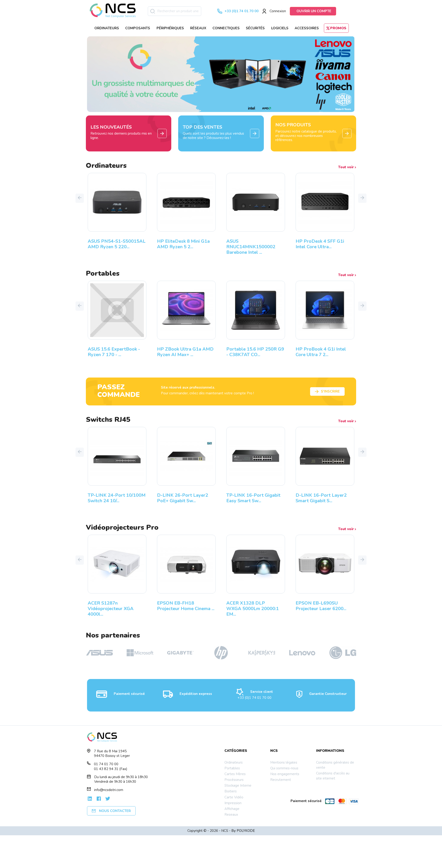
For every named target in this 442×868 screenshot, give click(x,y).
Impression (232, 803)
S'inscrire (330, 391)
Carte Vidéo (233, 797)
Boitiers (230, 791)
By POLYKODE (243, 830)
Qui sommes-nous (284, 768)
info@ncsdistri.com (108, 790)
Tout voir (346, 167)
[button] (80, 198)
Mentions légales (283, 762)
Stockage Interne (237, 785)
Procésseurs (234, 779)
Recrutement (280, 779)
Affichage (231, 808)
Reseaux (231, 814)
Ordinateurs (233, 762)
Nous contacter (115, 811)
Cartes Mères (235, 774)
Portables (232, 768)
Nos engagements (284, 774)
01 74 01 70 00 (106, 764)
